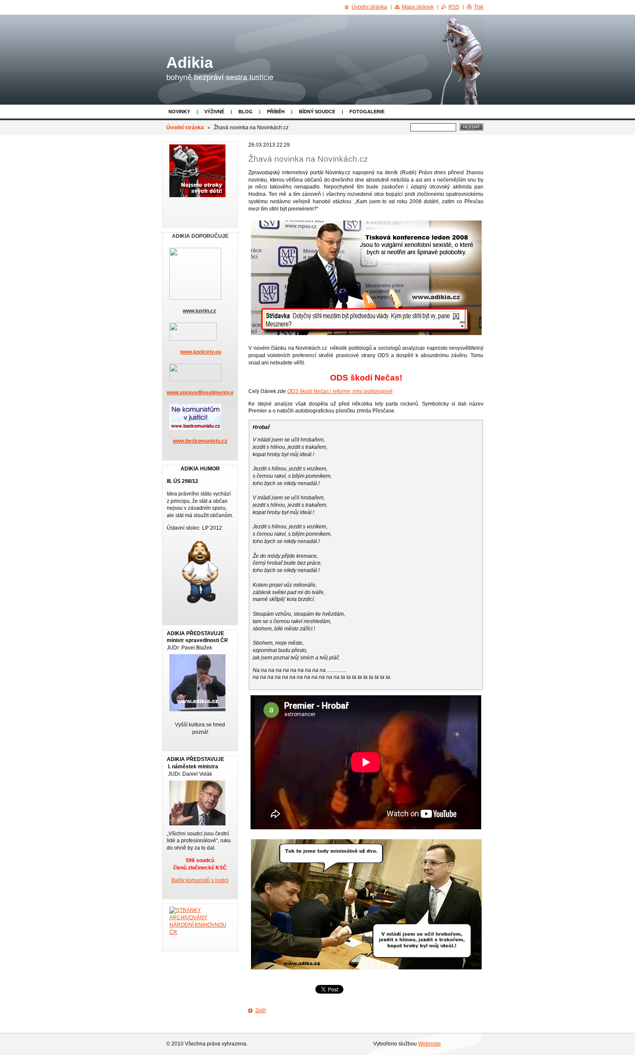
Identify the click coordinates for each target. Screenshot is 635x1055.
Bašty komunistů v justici (200, 880)
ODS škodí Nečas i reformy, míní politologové (340, 391)
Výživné (214, 111)
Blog (245, 111)
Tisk (478, 7)
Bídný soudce (317, 111)
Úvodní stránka (185, 128)
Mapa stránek (418, 7)
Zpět (260, 1010)
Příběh (276, 111)
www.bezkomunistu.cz (200, 441)
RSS (453, 7)
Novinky (179, 111)
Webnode (429, 1044)
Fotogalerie (366, 111)
